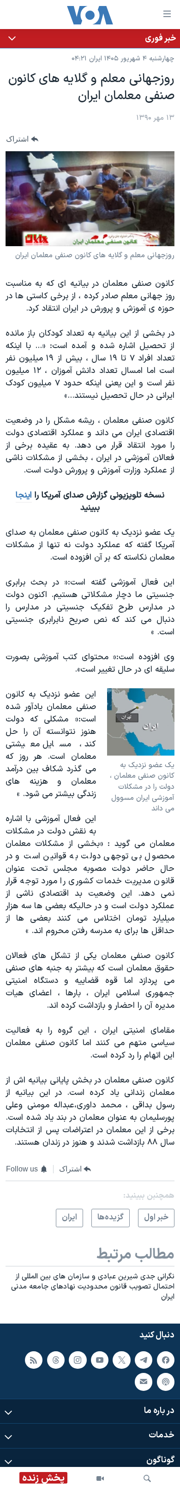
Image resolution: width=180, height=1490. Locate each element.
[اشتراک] (143, 1381)
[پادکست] (165, 1381)
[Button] (22, 139)
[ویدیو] (100, 1478)
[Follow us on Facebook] (165, 1360)
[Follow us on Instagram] (77, 1360)
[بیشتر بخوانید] (90, 38)
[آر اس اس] (33, 1360)
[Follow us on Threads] (56, 1360)
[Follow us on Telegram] (143, 1360)
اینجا (24, 495)
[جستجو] (147, 1478)
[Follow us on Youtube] (99, 1360)
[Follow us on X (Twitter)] (121, 1360)
